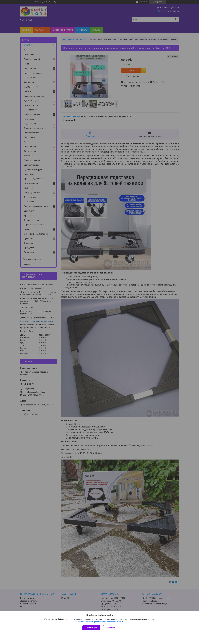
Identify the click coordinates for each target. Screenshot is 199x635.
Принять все (91, 628)
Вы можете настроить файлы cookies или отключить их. (98, 622)
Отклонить (111, 628)
